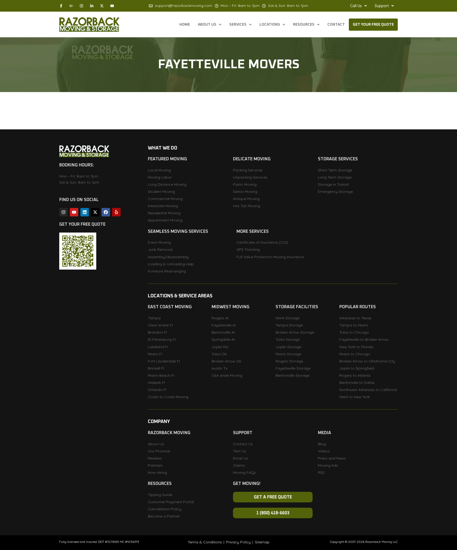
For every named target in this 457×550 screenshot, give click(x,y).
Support (382, 5)
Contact (336, 24)
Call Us (356, 5)
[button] (358, 6)
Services (237, 24)
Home (184, 24)
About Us (207, 24)
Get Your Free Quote (373, 24)
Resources (303, 24)
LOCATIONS (269, 24)
